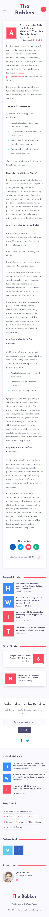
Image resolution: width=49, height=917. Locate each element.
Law (7, 827)
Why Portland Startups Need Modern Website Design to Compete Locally (29, 600)
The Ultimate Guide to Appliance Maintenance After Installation (30, 629)
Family (23, 817)
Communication (25, 812)
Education (10, 817)
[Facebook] (21, 740)
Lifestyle (18, 827)
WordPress (32, 904)
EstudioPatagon (33, 910)
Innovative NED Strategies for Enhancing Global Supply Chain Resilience (30, 614)
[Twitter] (27, 740)
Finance (34, 817)
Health (21, 822)
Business (9, 812)
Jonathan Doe (22, 873)
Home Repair (35, 822)
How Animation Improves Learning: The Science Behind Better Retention (29, 586)
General (9, 822)
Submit (25, 730)
